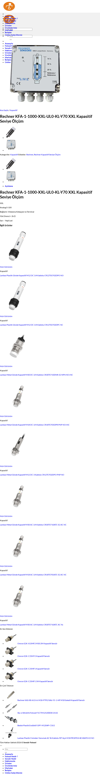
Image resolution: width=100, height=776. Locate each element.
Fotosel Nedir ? (11, 18)
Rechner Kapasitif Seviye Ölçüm (47, 154)
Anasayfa (9, 16)
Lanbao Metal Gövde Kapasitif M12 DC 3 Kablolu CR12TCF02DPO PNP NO (32, 474)
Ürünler (8, 25)
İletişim (8, 32)
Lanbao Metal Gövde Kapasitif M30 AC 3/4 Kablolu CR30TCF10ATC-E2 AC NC (33, 524)
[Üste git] (1, 745)
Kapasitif (13, 110)
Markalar (9, 30)
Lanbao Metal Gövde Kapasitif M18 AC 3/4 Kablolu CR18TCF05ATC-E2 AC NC (33, 574)
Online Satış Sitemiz (13, 35)
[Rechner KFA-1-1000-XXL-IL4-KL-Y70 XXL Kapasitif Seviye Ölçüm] (11, 150)
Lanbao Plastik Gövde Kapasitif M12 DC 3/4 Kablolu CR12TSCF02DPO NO (32, 275)
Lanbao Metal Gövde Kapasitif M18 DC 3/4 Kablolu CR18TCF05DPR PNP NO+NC (35, 425)
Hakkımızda (10, 23)
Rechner (29, 154)
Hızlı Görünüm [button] (6, 267)
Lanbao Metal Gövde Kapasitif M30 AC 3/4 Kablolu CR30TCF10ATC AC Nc (31, 624)
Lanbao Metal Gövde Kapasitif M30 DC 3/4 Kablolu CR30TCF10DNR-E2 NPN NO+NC (36, 375)
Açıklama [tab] (9, 186)
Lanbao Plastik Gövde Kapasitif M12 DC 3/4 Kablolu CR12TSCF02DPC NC (31, 325)
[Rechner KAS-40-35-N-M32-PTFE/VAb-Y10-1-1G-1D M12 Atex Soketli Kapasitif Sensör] (11, 137)
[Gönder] (6, 752)
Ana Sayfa (4, 110)
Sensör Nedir (10, 21)
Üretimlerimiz (11, 28)
